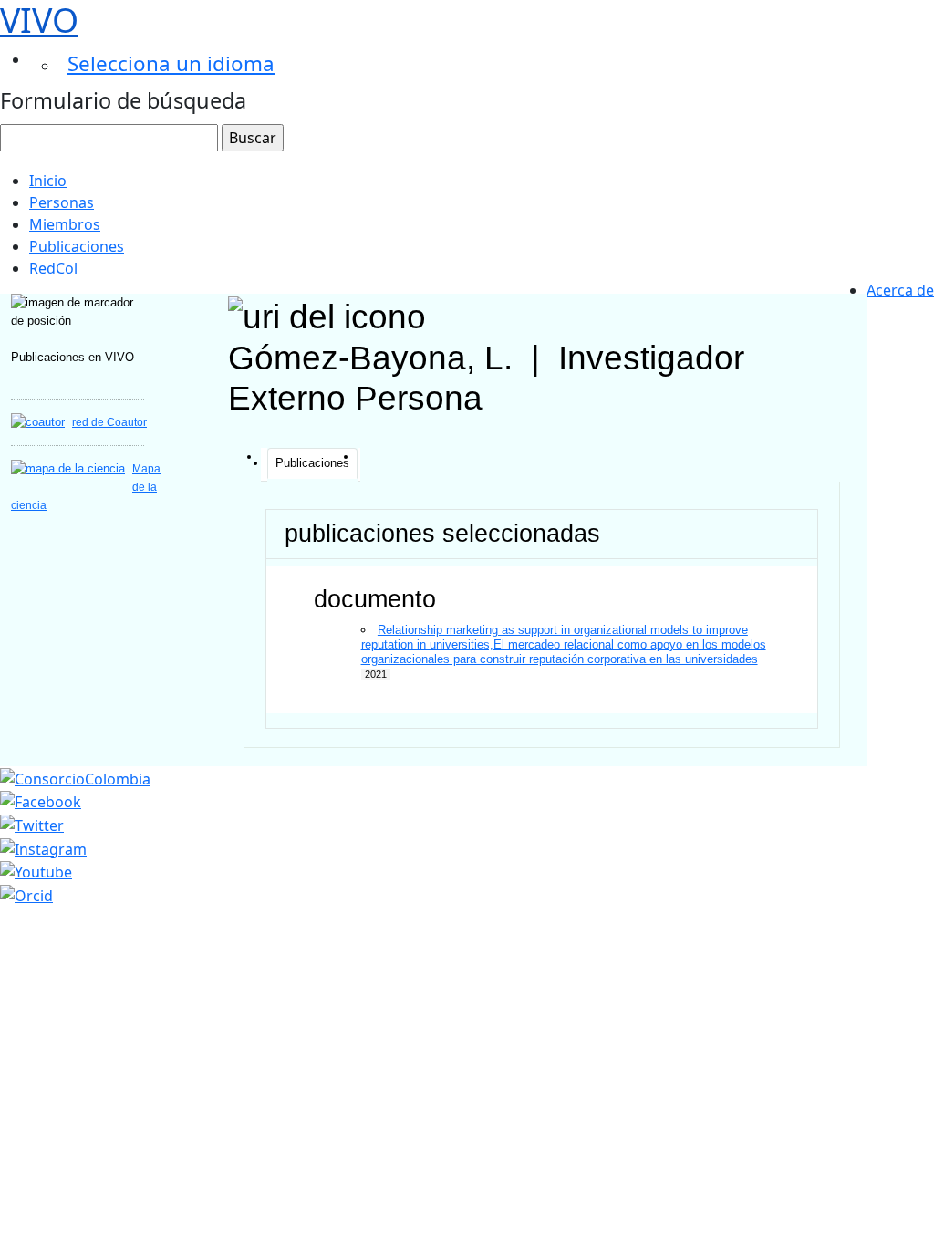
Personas (61, 202)
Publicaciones (76, 246)
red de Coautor (109, 422)
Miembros (64, 224)
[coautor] (38, 422)
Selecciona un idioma (171, 63)
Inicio (48, 181)
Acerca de (900, 290)
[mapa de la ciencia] (68, 468)
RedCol (53, 268)
